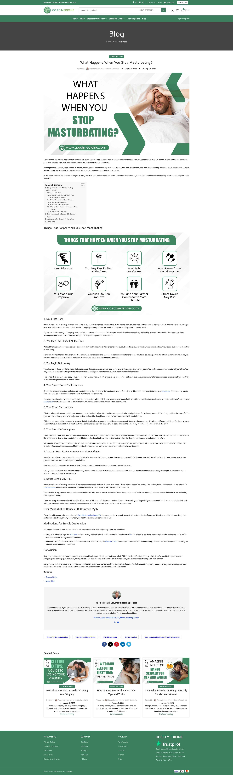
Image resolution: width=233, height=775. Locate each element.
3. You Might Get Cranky (58, 197)
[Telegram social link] (128, 644)
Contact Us (122, 746)
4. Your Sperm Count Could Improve (62, 200)
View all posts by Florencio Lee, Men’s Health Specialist (116, 618)
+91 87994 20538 (176, 753)
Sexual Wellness (120, 42)
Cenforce (84, 742)
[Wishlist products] (177, 10)
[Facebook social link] (133, 2)
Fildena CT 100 (111, 541)
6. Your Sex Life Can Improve (59, 204)
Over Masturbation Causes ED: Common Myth (62, 215)
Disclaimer (48, 750)
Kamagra (84, 755)
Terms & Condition (51, 746)
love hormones (49, 487)
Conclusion (51, 222)
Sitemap (121, 750)
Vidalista (84, 746)
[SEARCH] (163, 10)
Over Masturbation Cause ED (89, 515)
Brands (121, 755)
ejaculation (166, 391)
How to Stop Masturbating (85, 637)
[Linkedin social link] (122, 644)
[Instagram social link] (136, 2)
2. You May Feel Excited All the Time (62, 195)
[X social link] (110, 644)
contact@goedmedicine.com (172, 749)
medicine (74, 535)
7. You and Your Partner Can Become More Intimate (64, 208)
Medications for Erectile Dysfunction (60, 219)
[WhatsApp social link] (143, 2)
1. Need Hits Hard (55, 193)
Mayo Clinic (50, 581)
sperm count (49, 402)
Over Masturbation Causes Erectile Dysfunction (162, 637)
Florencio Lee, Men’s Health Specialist (104, 69)
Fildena (84, 759)
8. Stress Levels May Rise (58, 211)
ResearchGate (51, 577)
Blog (120, 759)
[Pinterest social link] (140, 2)
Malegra (84, 750)
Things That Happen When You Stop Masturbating (59, 189)
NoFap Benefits (131, 637)
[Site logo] (59, 10)
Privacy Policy (49, 742)
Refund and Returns (52, 759)
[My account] (172, 10)
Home (108, 42)
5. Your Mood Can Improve (58, 202)
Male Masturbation (110, 637)
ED (130, 535)
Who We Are (123, 742)
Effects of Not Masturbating (57, 637)
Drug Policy (48, 755)
